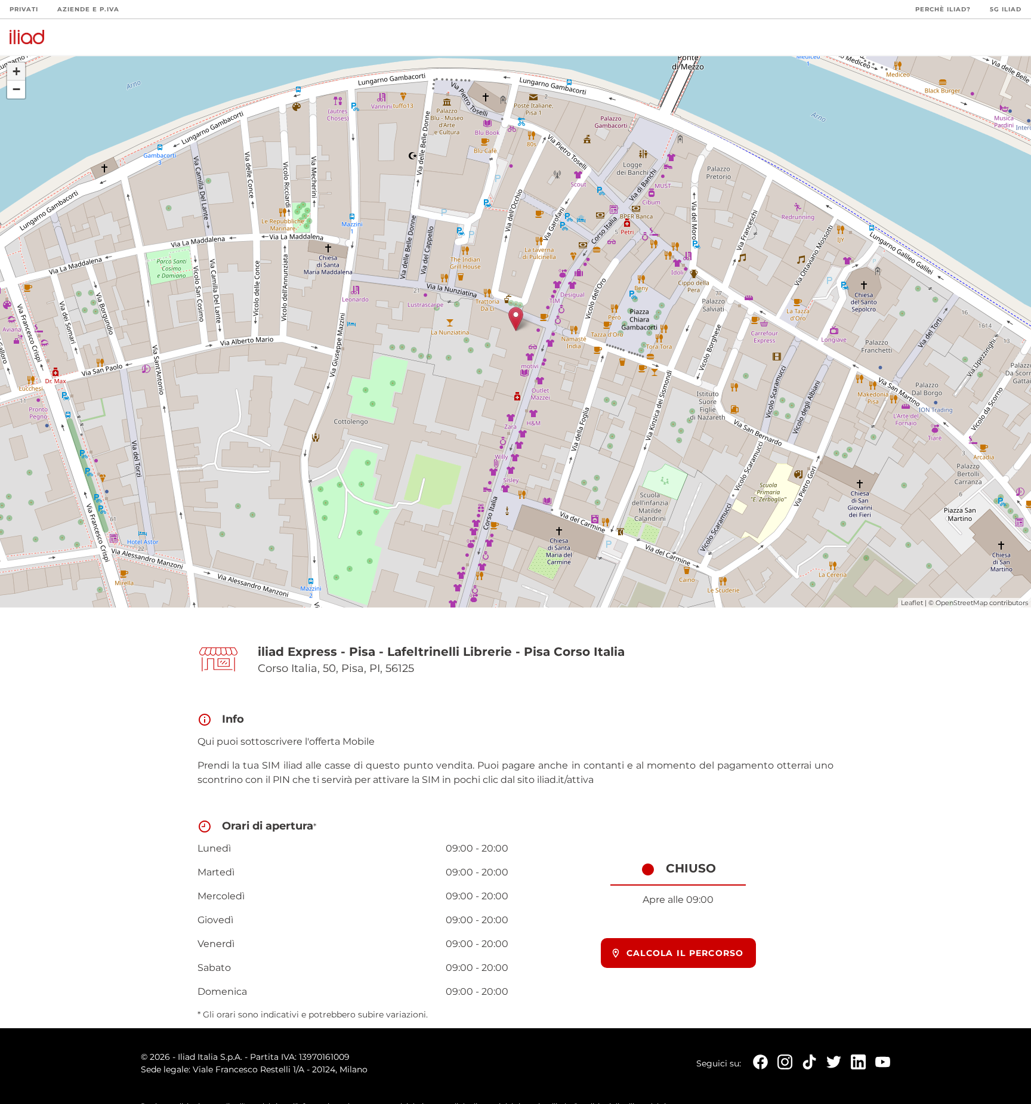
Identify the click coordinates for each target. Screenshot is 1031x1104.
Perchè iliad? (943, 9)
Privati (24, 9)
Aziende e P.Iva (88, 9)
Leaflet (912, 603)
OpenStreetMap (961, 603)
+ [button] (16, 71)
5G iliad (1005, 9)
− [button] (16, 89)
